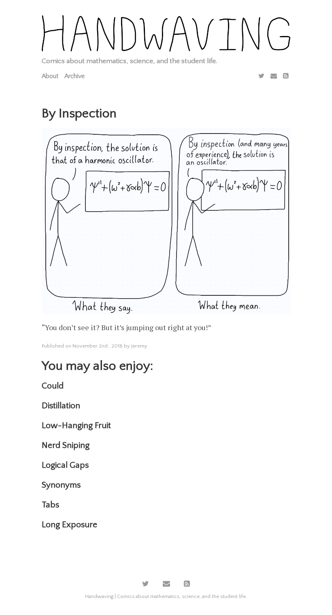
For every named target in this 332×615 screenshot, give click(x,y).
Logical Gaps (65, 465)
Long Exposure (69, 524)
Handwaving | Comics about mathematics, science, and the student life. (166, 596)
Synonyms (61, 485)
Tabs (50, 504)
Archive (74, 76)
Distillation (61, 405)
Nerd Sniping (65, 445)
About (50, 76)
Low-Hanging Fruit (76, 425)
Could (53, 385)
